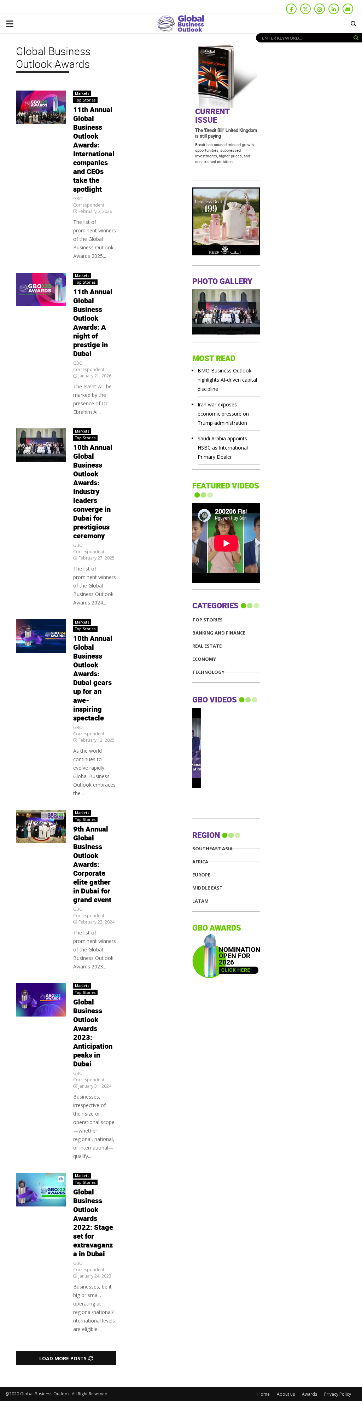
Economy (204, 659)
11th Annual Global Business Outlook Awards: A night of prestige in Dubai (92, 323)
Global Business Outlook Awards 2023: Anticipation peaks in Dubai (92, 1033)
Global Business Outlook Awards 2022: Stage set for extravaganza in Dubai (93, 1223)
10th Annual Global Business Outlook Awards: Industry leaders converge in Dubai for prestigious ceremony (92, 492)
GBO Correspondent (88, 202)
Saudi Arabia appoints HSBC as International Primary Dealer (223, 447)
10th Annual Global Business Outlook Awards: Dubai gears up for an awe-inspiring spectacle (92, 678)
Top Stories (85, 100)
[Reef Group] (226, 253)
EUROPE (201, 875)
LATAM (200, 901)
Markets (82, 93)
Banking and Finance (218, 633)
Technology (208, 672)
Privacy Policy (337, 1394)
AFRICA (200, 862)
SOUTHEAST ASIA (212, 849)
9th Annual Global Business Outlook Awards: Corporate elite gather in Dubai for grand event (92, 864)
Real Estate (207, 646)
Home (263, 1394)
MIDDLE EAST (207, 888)
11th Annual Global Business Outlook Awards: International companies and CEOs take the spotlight (94, 150)
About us (286, 1394)
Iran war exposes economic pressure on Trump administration (223, 413)
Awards (309, 1394)
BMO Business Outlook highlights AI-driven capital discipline (227, 379)
